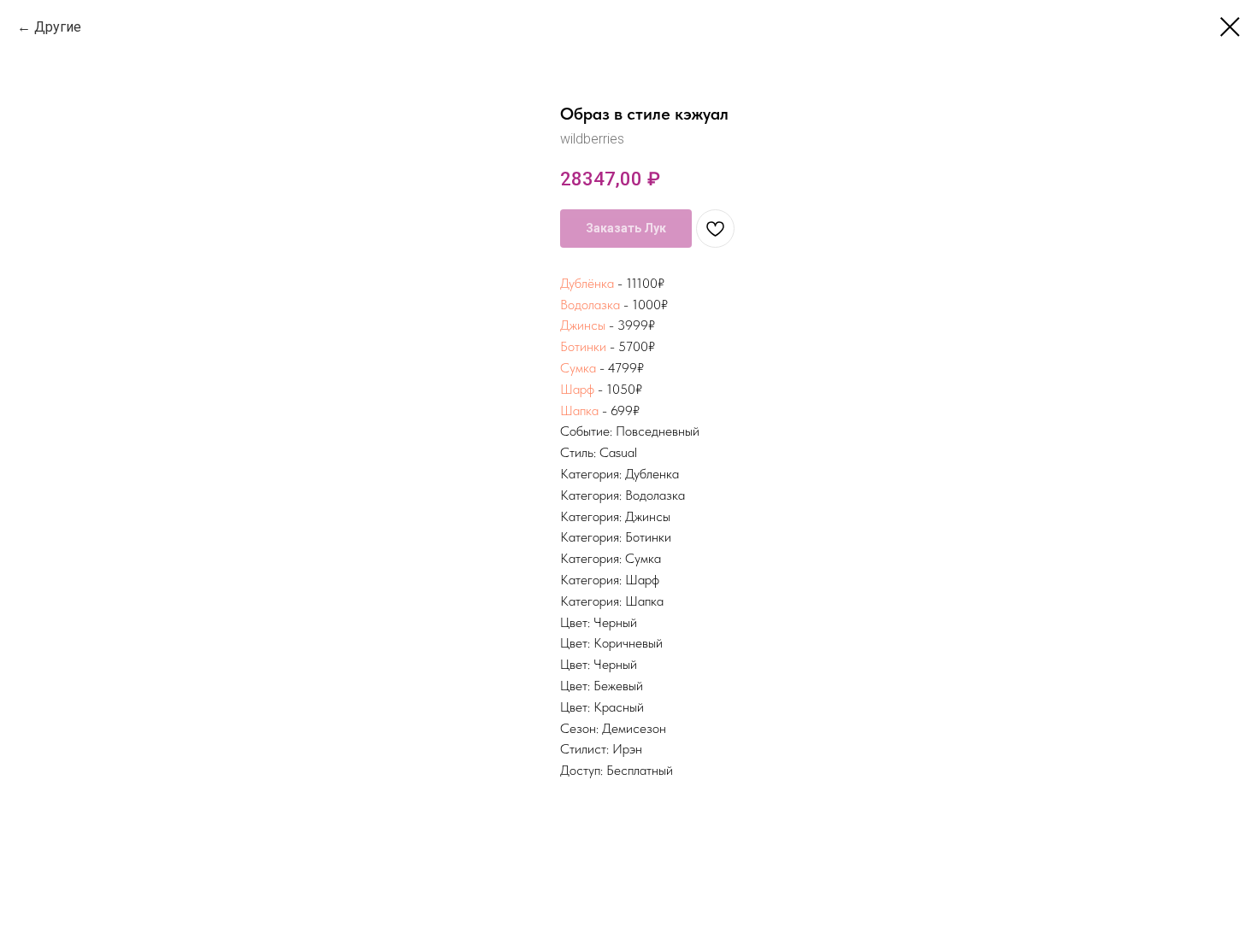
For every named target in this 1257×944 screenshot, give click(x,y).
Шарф (577, 389)
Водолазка (590, 304)
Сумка (578, 368)
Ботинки (583, 346)
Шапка (579, 410)
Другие (59, 27)
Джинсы (582, 325)
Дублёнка (587, 283)
